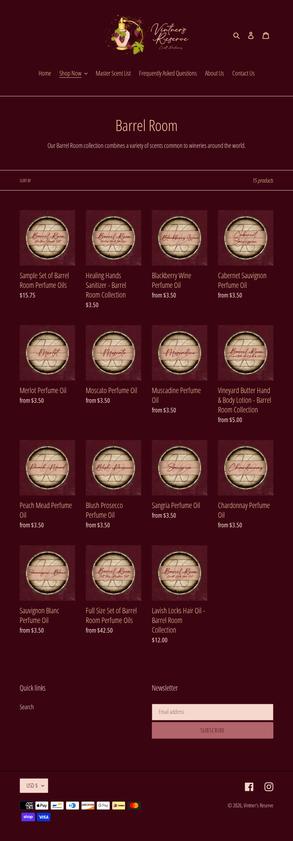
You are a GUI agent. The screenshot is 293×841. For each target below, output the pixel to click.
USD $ (32, 785)
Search (27, 706)
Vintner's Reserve (258, 805)
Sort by (25, 181)
